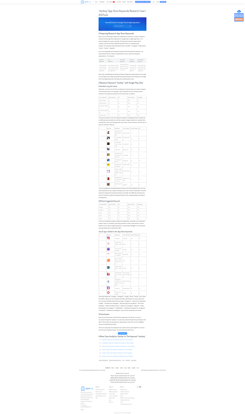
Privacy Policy (112, 393)
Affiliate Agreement (113, 391)
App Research (99, 391)
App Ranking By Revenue (101, 393)
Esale (121, 402)
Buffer (129, 367)
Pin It (138, 367)
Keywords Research (100, 389)
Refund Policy (112, 398)
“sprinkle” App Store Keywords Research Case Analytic (117, 339)
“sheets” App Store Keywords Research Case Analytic (117, 353)
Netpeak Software (124, 393)
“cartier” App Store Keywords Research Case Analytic (117, 349)
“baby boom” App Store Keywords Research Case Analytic (118, 346)
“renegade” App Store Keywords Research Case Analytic (118, 343)
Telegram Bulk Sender (125, 400)
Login (157, 1)
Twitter (112, 367)
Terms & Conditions (113, 395)
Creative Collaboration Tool (126, 404)
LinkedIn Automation (124, 391)
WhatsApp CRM (123, 389)
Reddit (117, 367)
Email (125, 367)
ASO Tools (122, 333)
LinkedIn (133, 367)
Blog (110, 400)
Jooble (121, 395)
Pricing (124, 1)
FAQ (96, 398)
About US (111, 402)
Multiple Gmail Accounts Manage (127, 398)
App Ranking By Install (100, 395)
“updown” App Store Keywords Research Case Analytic (117, 356)
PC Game (119, 1)
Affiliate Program (112, 389)
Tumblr (121, 367)
